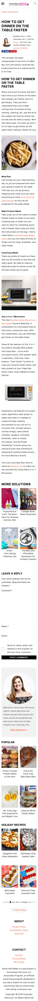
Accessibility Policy (19, 930)
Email (5, 636)
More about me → (19, 730)
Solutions (13, 12)
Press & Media (19, 958)
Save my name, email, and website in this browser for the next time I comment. (20, 648)
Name (5, 626)
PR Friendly (19, 962)
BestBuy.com (16, 466)
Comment (7, 590)
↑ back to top (19, 910)
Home (4, 12)
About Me (19, 933)
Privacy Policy (19, 927)
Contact (19, 955)
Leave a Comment (20, 48)
